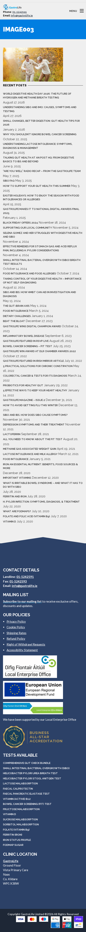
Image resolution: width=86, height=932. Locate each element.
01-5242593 (18, 581)
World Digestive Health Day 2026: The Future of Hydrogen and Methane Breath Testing (37, 95)
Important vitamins (17, 477)
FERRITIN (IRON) (12, 834)
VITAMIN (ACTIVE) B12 (17, 798)
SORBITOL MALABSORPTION (21, 824)
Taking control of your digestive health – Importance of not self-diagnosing (42, 280)
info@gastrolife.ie (22, 15)
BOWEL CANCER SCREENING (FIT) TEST (27, 803)
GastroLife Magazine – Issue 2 (24, 400)
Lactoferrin (11, 434)
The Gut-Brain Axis (16, 305)
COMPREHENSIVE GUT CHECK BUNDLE (26, 762)
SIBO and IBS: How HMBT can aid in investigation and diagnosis (39, 294)
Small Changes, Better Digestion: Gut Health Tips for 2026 (41, 122)
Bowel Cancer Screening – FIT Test (27, 346)
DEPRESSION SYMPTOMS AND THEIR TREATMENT (34, 424)
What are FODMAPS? (17, 511)
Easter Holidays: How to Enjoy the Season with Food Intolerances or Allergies (41, 197)
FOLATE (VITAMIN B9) (16, 829)
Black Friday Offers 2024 (20, 222)
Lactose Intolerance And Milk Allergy (30, 454)
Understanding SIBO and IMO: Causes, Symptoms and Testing (39, 109)
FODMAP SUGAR (13, 844)
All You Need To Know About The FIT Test (32, 439)
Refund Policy (16, 638)
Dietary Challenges (17, 316)
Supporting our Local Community (27, 227)
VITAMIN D (9, 814)
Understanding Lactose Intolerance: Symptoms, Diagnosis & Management (37, 145)
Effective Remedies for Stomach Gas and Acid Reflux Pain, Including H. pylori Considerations (40, 248)
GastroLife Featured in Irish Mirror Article (33, 360)
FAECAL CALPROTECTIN (18, 788)
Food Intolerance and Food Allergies (29, 273)
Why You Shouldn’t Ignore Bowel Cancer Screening (39, 134)
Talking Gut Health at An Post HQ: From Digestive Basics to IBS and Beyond (38, 159)
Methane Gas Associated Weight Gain (29, 448)
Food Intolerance (15, 310)
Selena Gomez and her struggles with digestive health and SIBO (42, 234)
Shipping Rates (16, 633)
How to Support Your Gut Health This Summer (36, 185)
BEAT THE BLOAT (14, 321)
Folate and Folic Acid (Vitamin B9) (26, 516)
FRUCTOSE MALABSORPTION (21, 809)
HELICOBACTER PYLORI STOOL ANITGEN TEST (32, 778)
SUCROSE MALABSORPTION (20, 819)
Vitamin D (9, 521)
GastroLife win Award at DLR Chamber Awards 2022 (39, 351)
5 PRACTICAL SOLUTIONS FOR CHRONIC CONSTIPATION (38, 366)
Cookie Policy (16, 627)
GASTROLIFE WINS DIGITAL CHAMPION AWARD (32, 326)
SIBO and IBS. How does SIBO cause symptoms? (35, 414)
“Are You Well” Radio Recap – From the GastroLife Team (42, 171)
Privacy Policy (16, 621)
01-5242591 (19, 12)
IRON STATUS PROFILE (17, 839)
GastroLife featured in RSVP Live (26, 340)
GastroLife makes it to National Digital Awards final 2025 (41, 211)
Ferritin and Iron (15, 496)
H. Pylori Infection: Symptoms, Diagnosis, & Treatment (41, 501)
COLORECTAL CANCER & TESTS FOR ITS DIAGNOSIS (35, 375)
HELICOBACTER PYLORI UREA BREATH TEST (30, 773)
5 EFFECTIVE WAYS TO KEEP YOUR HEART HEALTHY (35, 390)
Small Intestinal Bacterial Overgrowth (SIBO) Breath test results (41, 262)
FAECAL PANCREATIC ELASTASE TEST (26, 793)
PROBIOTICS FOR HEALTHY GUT (23, 385)
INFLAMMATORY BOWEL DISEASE (23, 335)
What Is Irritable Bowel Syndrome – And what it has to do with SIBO (43, 484)
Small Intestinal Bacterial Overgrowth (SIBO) (36, 768)
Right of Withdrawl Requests (26, 644)
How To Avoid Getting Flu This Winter (30, 405)
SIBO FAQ (9, 180)
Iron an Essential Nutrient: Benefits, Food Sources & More (40, 466)
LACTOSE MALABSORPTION (20, 783)
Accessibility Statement (22, 650)
